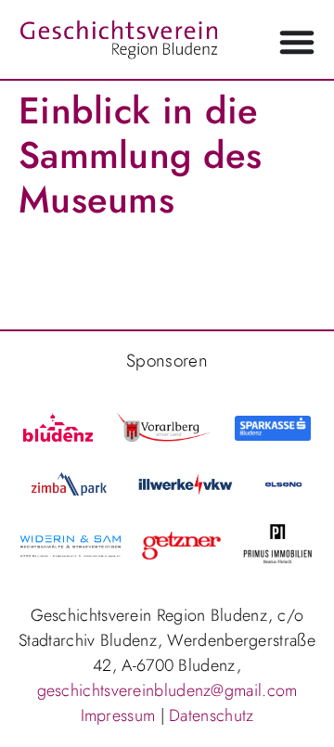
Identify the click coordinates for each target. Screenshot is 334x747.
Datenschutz (211, 715)
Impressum (118, 715)
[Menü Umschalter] (296, 41)
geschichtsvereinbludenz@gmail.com (167, 690)
